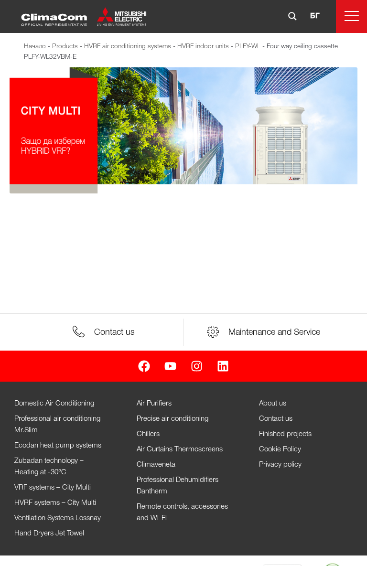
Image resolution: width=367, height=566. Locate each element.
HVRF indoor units (203, 46)
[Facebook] (144, 366)
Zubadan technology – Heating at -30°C (49, 467)
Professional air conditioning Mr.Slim (57, 425)
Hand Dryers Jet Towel (49, 533)
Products (65, 46)
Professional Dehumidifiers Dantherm (177, 486)
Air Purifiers (154, 403)
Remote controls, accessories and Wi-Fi (182, 512)
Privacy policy (280, 464)
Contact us (275, 419)
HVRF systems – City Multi (55, 503)
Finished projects (285, 434)
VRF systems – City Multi (52, 487)
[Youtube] (170, 366)
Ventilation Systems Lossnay (57, 518)
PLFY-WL (247, 46)
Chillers (148, 434)
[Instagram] (197, 366)
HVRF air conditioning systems (127, 46)
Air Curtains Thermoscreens (180, 449)
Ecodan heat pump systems (57, 445)
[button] (351, 16)
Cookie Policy (280, 449)
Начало (35, 46)
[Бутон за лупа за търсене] (292, 16)
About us (272, 403)
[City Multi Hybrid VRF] (183, 130)
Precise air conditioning (172, 419)
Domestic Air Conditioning (54, 403)
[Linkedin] (223, 366)
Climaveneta (156, 464)
